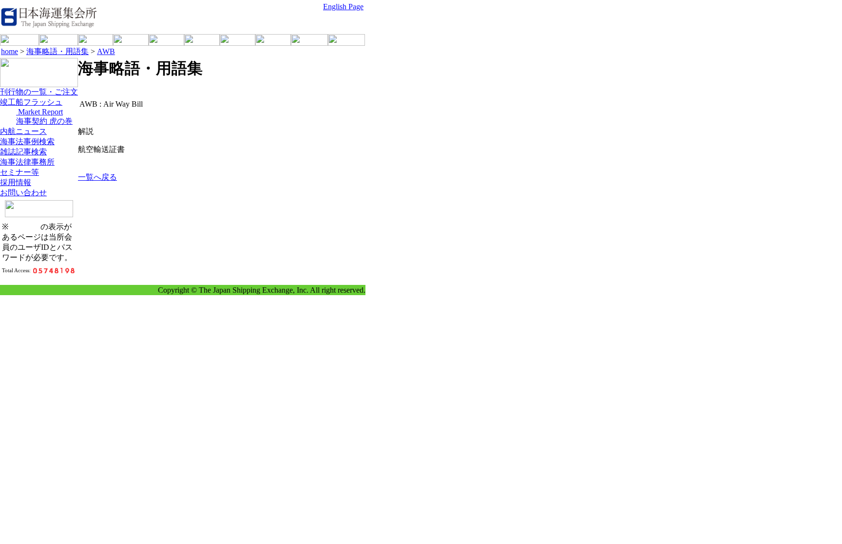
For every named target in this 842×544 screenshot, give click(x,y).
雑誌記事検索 (23, 152)
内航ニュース (23, 131)
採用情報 (15, 182)
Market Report (39, 112)
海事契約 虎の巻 (44, 121)
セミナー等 (19, 172)
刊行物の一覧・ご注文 (39, 92)
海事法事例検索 (27, 141)
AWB (106, 51)
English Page (343, 6)
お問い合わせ (23, 192)
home (9, 51)
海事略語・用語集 (57, 51)
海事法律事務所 (27, 162)
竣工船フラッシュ (31, 102)
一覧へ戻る (97, 177)
